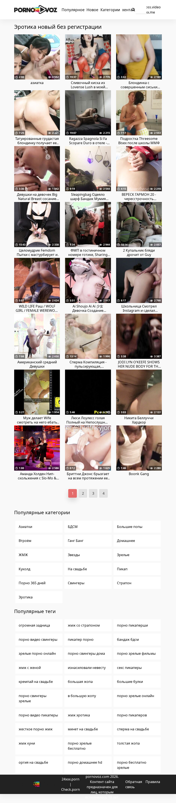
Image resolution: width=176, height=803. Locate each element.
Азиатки (25, 526)
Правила (153, 781)
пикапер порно (81, 639)
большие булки (130, 681)
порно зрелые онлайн (135, 695)
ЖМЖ (23, 554)
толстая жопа (128, 743)
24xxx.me (147, 12)
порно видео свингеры (38, 639)
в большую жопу (82, 695)
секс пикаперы (129, 667)
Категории (110, 9)
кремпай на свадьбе (36, 681)
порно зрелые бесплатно (80, 746)
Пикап (122, 569)
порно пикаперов (132, 715)
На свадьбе (77, 569)
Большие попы (129, 526)
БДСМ (73, 526)
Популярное (73, 9)
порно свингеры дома (86, 653)
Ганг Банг (75, 540)
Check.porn (70, 789)
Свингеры (76, 583)
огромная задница (34, 625)
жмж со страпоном (84, 625)
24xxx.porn (70, 779)
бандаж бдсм (128, 639)
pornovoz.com (97, 776)
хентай (128, 9)
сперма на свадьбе (133, 729)
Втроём (25, 540)
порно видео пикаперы (38, 715)
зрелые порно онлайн (37, 653)
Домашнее (126, 540)
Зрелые (123, 554)
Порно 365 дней (32, 583)
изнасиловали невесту (87, 667)
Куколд (24, 569)
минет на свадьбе (83, 729)
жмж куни (27, 743)
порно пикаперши (132, 625)
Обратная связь (133, 784)
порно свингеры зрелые (32, 698)
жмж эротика (79, 715)
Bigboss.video (149, 7)
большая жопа (80, 681)
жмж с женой (30, 667)
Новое (92, 9)
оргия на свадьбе (33, 762)
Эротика (26, 597)
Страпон (124, 583)
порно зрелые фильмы (136, 653)
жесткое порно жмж (36, 729)
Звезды (74, 554)
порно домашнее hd (85, 762)
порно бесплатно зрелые (131, 765)
